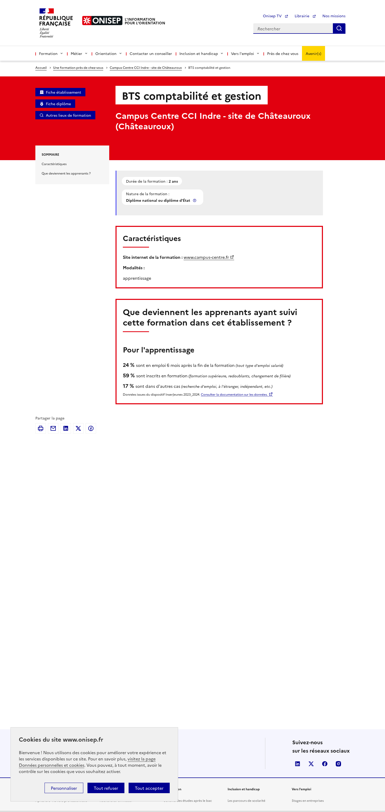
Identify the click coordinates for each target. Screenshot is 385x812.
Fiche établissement (63, 92)
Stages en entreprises (308, 800)
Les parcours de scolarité (246, 800)
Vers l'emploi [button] (242, 53)
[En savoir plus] (195, 200)
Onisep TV (273, 15)
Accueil (41, 67)
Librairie (302, 15)
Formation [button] (48, 53)
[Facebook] (91, 428)
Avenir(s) (313, 53)
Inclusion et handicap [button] (198, 53)
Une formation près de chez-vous (78, 67)
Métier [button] (76, 53)
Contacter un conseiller (151, 53)
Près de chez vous (282, 53)
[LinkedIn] (65, 428)
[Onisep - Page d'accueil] (102, 20)
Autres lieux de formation (68, 115)
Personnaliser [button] (64, 788)
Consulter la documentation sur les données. (234, 394)
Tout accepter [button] (149, 788)
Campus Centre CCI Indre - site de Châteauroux (146, 67)
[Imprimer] (40, 428)
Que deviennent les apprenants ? (66, 173)
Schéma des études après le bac (188, 800)
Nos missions (333, 15)
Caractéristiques (54, 163)
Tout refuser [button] (106, 788)
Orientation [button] (106, 53)
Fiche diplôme (58, 103)
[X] (78, 428)
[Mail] (53, 428)
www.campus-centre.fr (206, 257)
